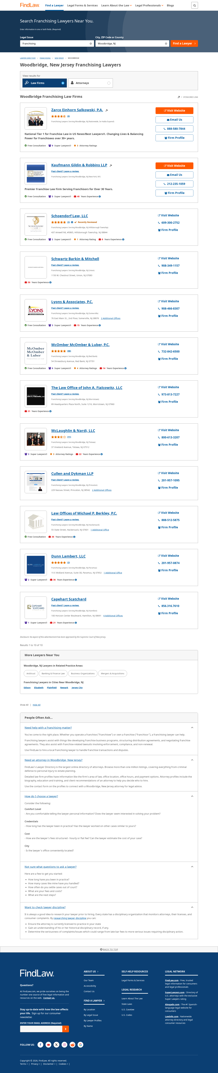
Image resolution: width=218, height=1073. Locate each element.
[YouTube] (48, 1045)
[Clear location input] (166, 43)
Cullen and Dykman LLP (72, 473)
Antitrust (31, 673)
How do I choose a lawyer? (41, 796)
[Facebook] (40, 1045)
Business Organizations (83, 673)
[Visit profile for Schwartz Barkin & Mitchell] (36, 267)
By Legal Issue (91, 1015)
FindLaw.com (172, 980)
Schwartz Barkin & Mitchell (75, 258)
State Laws (127, 1004)
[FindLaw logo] (31, 5)
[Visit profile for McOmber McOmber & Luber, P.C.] (36, 353)
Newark (64, 687)
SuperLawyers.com (174, 992)
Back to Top (110, 949)
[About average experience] (100, 196)
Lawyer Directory (28, 58)
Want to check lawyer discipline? (45, 907)
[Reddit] (72, 1045)
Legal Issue (26, 37)
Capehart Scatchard (68, 599)
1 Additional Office (100, 529)
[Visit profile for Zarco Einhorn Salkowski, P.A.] (36, 118)
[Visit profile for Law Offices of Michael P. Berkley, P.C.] (36, 522)
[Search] (194, 5)
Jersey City (77, 687)
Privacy (35, 1063)
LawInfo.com (171, 1016)
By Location (89, 1009)
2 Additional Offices (110, 318)
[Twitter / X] (56, 1045)
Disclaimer (48, 1063)
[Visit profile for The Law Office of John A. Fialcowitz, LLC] (36, 396)
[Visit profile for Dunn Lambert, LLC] (36, 565)
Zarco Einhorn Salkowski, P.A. (77, 109)
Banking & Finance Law (53, 673)
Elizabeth (38, 687)
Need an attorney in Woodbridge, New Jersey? (53, 760)
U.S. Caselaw (128, 1009)
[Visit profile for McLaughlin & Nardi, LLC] (36, 439)
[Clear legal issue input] (90, 43)
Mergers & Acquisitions (112, 673)
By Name (88, 1026)
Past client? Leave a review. (65, 171)
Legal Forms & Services (133, 980)
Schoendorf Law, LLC (69, 215)
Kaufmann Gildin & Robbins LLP (79, 164)
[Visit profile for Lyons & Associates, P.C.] (36, 310)
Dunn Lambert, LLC (68, 556)
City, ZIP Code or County (109, 37)
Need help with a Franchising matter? (48, 727)
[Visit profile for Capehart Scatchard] (36, 608)
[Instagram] (64, 1045)
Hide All (36, 704)
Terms (23, 1063)
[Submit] (65, 1029)
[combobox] (57, 43)
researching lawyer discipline (70, 918)
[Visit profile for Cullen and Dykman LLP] (36, 482)
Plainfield (52, 687)
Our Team (89, 980)
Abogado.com (172, 1004)
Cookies (63, 1063)
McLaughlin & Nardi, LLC (73, 430)
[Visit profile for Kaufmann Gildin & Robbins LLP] (36, 174)
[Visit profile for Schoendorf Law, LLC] (36, 224)
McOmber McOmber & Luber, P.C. (80, 344)
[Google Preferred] (80, 1045)
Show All (24, 704)
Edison (27, 687)
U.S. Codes (127, 1015)
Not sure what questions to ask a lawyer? (51, 867)
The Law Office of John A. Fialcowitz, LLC (86, 387)
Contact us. (49, 997)
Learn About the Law (132, 998)
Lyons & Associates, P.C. (72, 301)
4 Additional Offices (113, 615)
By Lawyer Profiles (93, 1020)
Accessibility (90, 985)
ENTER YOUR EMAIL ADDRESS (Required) (40, 1023)
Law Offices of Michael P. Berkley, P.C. (84, 513)
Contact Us (89, 991)
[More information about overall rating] (72, 222)
